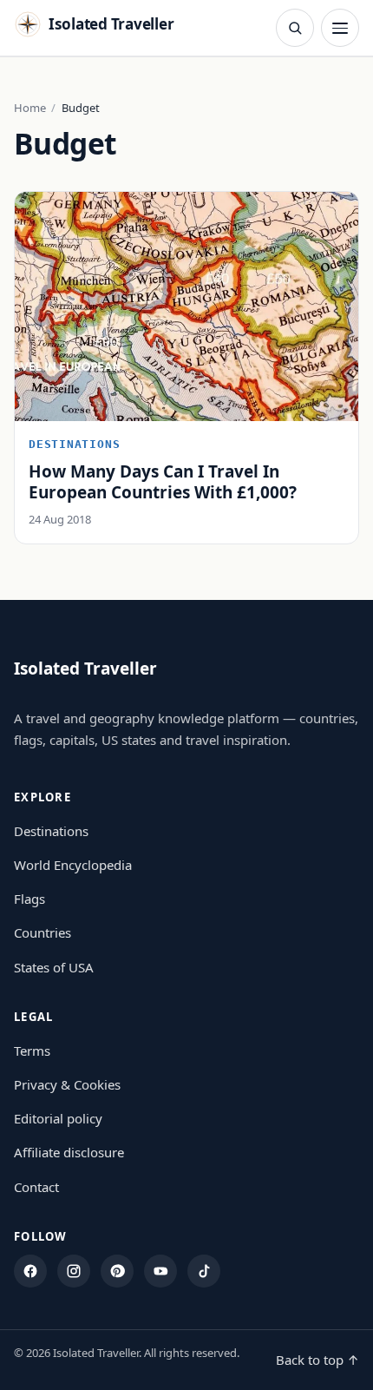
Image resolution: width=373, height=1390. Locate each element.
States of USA (54, 967)
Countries (42, 932)
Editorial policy (58, 1118)
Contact (36, 1187)
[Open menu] (340, 28)
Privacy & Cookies (67, 1084)
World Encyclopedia (73, 864)
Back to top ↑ (317, 1359)
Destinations (51, 831)
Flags (29, 898)
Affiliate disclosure (69, 1152)
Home (30, 107)
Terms (32, 1050)
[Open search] (295, 28)
